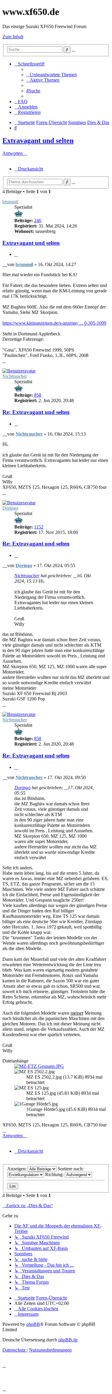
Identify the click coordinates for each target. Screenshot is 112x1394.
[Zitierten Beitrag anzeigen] (75, 575)
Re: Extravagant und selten (36, 412)
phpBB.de (68, 1339)
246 (37, 220)
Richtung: (55, 1174)
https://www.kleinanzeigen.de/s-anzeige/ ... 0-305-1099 (54, 323)
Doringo (10, 508)
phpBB (33, 1324)
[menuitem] (51, 74)
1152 (38, 526)
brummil (10, 201)
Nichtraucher (14, 376)
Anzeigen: (17, 1168)
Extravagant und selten (37, 140)
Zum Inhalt (12, 36)
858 (37, 395)
